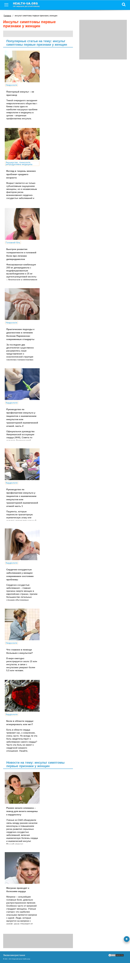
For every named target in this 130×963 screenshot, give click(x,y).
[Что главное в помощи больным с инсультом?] (28, 624)
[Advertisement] (103, 39)
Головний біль (13, 242)
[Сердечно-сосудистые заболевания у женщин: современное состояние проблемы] (28, 544)
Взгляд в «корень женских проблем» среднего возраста (21, 174)
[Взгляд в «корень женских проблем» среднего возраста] (28, 144)
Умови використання (14, 955)
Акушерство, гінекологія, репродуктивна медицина (19, 163)
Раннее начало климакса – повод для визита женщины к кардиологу (22, 811)
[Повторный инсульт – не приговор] (28, 66)
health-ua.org (26, 4)
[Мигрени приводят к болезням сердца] (28, 868)
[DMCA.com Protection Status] (116, 956)
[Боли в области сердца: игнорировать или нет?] (28, 696)
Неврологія (11, 85)
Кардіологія (12, 402)
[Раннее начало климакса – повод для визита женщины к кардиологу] (28, 788)
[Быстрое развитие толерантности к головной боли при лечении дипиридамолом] (28, 224)
